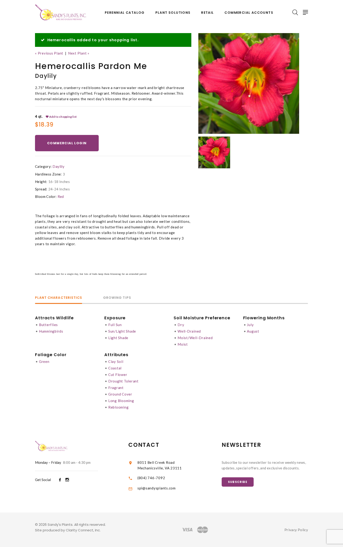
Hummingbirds (51, 331)
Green (44, 361)
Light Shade (118, 338)
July (250, 325)
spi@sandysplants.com (156, 488)
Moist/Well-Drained (195, 338)
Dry (181, 325)
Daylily (58, 166)
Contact (143, 445)
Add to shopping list (63, 116)
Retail (207, 13)
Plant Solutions (173, 13)
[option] (248, 83)
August (253, 331)
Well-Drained (189, 331)
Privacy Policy (296, 530)
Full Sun (115, 325)
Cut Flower (117, 374)
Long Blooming (121, 401)
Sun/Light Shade (122, 331)
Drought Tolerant (123, 381)
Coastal (115, 368)
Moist (183, 344)
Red (61, 196)
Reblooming (118, 407)
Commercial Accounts (248, 13)
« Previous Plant (49, 53)
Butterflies (48, 325)
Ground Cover (120, 394)
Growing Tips (117, 298)
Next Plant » (78, 53)
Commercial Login (67, 143)
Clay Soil (115, 361)
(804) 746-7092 (151, 478)
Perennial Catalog (125, 13)
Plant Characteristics (58, 298)
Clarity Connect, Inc (83, 530)
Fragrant (116, 387)
